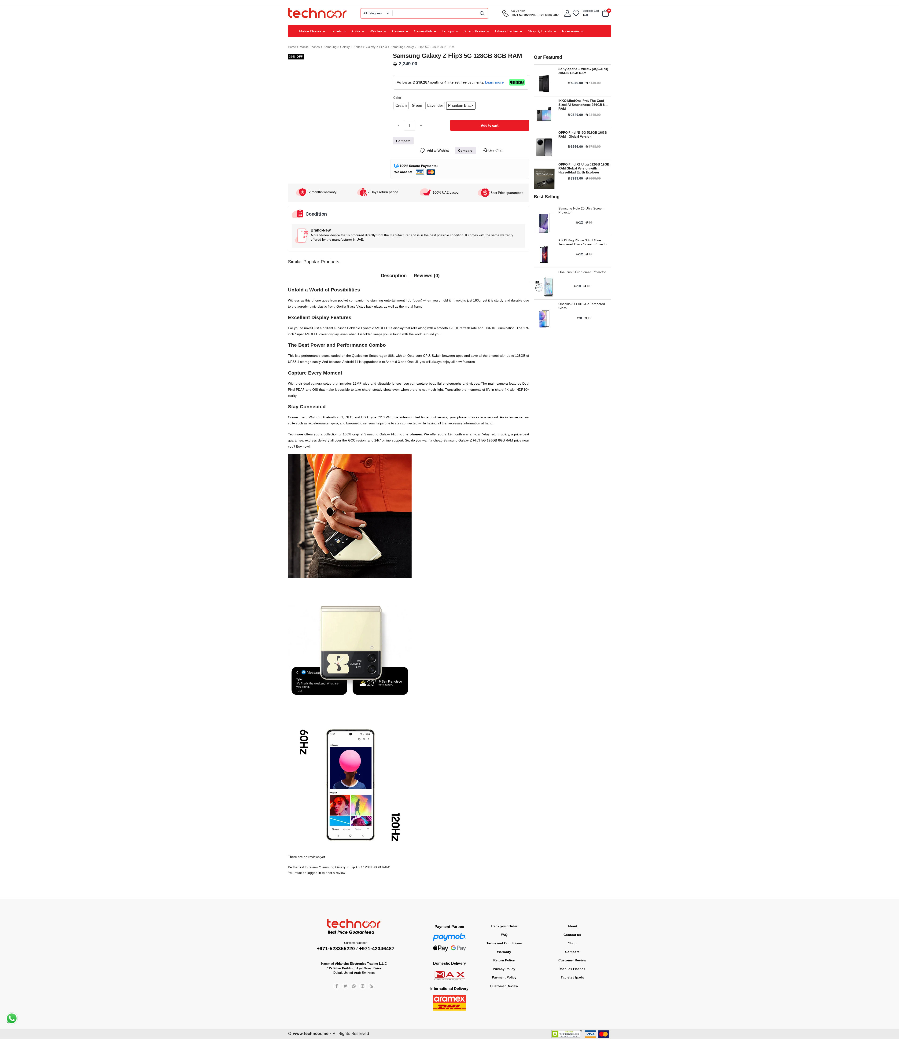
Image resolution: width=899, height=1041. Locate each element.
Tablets (336, 31)
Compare (572, 940)
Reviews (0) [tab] (427, 294)
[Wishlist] (576, 13)
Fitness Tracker (506, 31)
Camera (398, 31)
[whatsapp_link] (353, 974)
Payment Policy (504, 966)
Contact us (572, 923)
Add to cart (489, 144)
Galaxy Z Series (351, 47)
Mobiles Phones (572, 958)
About (572, 915)
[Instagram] (362, 974)
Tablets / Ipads (572, 966)
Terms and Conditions (504, 932)
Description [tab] (394, 294)
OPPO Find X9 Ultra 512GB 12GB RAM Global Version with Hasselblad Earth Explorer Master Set (583, 170)
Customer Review (504, 975)
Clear (396, 113)
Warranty (504, 940)
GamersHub (423, 31)
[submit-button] (482, 13)
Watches (376, 31)
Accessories (570, 31)
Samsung (330, 47)
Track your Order (504, 915)
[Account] (567, 13)
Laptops (448, 31)
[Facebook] (336, 974)
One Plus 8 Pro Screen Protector (582, 272)
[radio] (401, 105)
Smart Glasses (474, 31)
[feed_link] (371, 974)
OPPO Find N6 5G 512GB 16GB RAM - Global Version (582, 134)
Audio (355, 31)
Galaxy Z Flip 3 (376, 47)
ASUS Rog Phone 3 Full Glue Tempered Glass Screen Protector (583, 242)
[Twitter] (345, 974)
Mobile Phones (310, 31)
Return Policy (504, 949)
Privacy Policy (504, 958)
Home (292, 47)
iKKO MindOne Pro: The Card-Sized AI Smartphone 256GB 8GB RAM (584, 104)
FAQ (504, 923)
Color (397, 97)
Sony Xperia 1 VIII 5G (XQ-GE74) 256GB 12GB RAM (583, 71)
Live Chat (494, 169)
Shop (572, 932)
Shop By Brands (540, 31)
